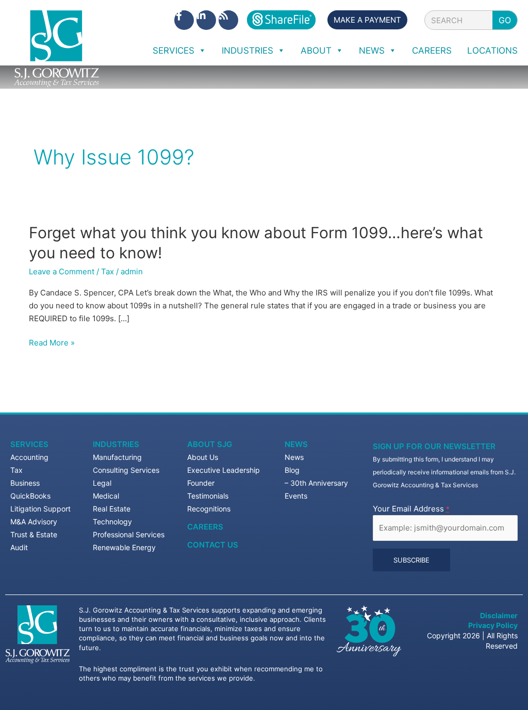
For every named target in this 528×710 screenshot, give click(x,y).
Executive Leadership (223, 470)
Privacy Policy (493, 625)
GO (505, 20)
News (296, 444)
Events (296, 495)
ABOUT (316, 50)
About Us (202, 457)
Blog (292, 470)
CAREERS (432, 50)
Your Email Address (411, 509)
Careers (205, 527)
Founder (200, 482)
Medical (106, 495)
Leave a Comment (61, 271)
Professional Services (128, 534)
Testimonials (207, 495)
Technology (112, 521)
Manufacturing (117, 457)
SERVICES (173, 50)
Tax (107, 271)
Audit (19, 547)
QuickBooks (30, 495)
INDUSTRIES (247, 50)
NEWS (372, 50)
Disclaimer (499, 615)
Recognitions (208, 508)
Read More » (52, 343)
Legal (102, 482)
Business (25, 482)
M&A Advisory (33, 521)
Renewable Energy (124, 547)
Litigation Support (40, 508)
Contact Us (212, 545)
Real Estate (111, 508)
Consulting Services (126, 470)
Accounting (29, 457)
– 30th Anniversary (316, 482)
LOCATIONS (492, 50)
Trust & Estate (33, 534)
